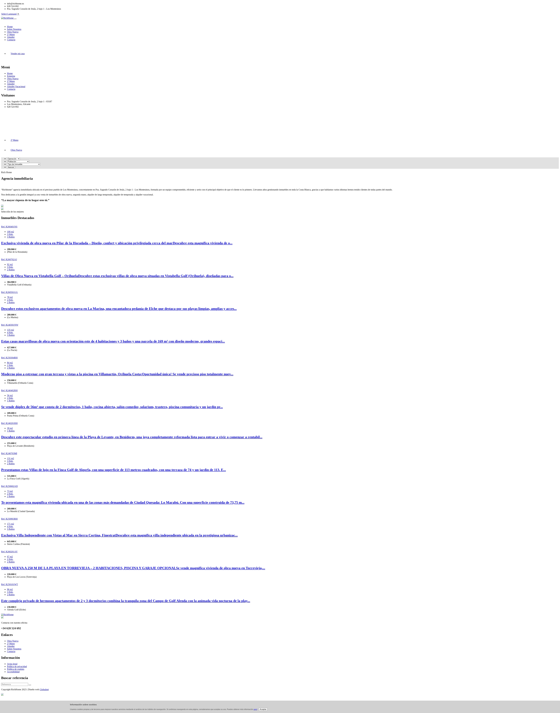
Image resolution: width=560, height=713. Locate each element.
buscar (11, 167)
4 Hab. (10, 332)
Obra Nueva (12, 78)
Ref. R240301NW (9, 325)
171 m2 (10, 524)
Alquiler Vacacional (16, 86)
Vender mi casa (18, 53)
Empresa (11, 76)
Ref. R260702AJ (9, 259)
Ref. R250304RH (9, 357)
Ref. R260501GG (9, 292)
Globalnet (44, 689)
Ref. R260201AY (9, 551)
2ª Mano (11, 81)
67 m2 (10, 556)
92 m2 (10, 264)
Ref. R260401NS (9, 226)
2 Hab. (10, 300)
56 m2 (10, 395)
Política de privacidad (17, 666)
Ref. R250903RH (9, 519)
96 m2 (10, 589)
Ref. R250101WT (9, 584)
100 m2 (10, 231)
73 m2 (10, 491)
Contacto (11, 89)
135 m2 (10, 330)
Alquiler (11, 84)
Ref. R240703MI (9, 453)
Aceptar (263, 709)
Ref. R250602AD (9, 486)
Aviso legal (12, 664)
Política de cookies (15, 669)
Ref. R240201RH (9, 423)
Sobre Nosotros (14, 649)
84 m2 (10, 362)
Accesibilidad (13, 671)
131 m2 (10, 458)
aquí (255, 709)
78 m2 (10, 297)
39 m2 (10, 428)
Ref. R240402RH (9, 390)
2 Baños (11, 269)
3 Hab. (10, 234)
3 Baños (11, 237)
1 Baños (11, 400)
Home (10, 73)
